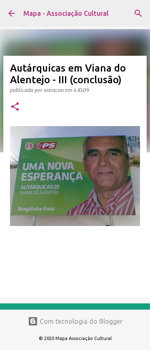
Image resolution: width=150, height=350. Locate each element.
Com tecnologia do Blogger (80, 321)
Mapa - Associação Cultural (66, 13)
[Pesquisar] (138, 13)
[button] (15, 107)
